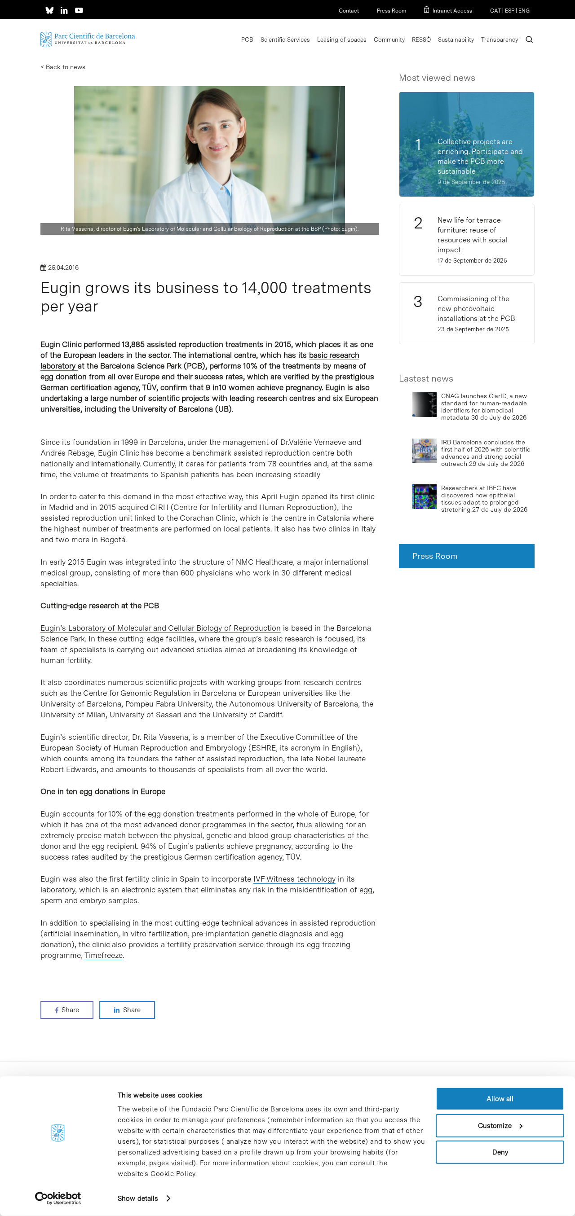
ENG (524, 11)
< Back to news (62, 66)
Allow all (500, 1099)
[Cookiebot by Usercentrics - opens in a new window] (58, 1198)
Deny (500, 1152)
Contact (349, 11)
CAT (495, 11)
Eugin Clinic (60, 344)
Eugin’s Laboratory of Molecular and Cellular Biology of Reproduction (160, 627)
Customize (495, 1125)
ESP (509, 11)
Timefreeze (103, 955)
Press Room (391, 11)
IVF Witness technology (294, 878)
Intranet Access (452, 11)
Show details (138, 1198)
